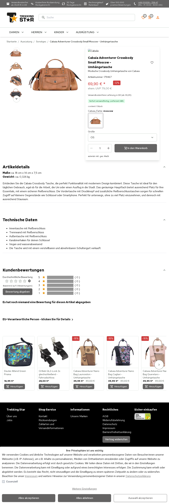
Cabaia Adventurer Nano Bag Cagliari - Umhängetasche (121, 374)
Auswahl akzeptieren (140, 498)
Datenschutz (109, 424)
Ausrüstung (26, 41)
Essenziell (12, 481)
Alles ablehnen (84, 498)
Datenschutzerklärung (138, 476)
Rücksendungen (48, 420)
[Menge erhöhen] (108, 148)
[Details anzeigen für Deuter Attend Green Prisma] (18, 352)
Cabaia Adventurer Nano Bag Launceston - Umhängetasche (86, 374)
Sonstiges (41, 41)
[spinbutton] (100, 148)
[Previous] (16, 50)
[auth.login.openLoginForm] (157, 17)
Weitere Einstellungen (84, 488)
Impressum (31, 476)
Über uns (12, 416)
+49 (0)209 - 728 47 (148, 2)
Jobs (9, 420)
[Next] (16, 99)
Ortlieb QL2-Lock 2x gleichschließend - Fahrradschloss (49, 374)
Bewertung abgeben (17, 291)
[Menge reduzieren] (91, 148)
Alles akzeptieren (28, 498)
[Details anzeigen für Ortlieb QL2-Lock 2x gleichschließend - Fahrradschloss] (53, 352)
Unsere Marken (79, 416)
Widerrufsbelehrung (113, 420)
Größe (91, 131)
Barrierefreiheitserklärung (116, 432)
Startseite (12, 41)
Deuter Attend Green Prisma (15, 373)
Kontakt (43, 416)
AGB (105, 416)
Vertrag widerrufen (116, 439)
